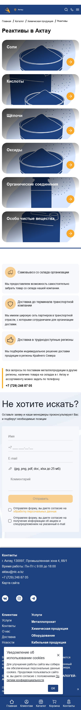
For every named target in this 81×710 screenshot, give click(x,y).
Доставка (9, 637)
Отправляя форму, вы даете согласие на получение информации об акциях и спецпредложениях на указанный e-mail (39, 521)
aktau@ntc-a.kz (13, 572)
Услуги (7, 620)
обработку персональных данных (34, 511)
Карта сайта (10, 583)
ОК (53, 688)
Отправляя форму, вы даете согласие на (39, 510)
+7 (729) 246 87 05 (19, 385)
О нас (6, 631)
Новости (8, 642)
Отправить (40, 498)
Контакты (9, 626)
